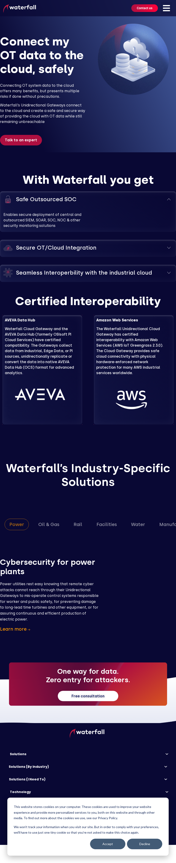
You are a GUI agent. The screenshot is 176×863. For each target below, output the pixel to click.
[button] (166, 8)
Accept (107, 844)
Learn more (14, 629)
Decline (144, 844)
